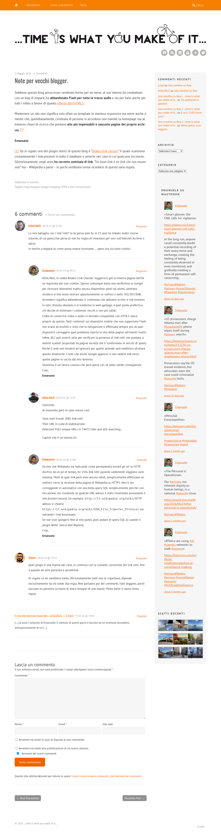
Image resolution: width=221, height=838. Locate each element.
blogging (55, 186)
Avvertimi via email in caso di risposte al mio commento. (52, 739)
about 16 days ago (174, 298)
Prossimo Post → (135, 798)
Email (63, 724)
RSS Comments (164, 53)
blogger (45, 186)
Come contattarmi (61, 5)
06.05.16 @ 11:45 (66, 397)
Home (18, 5)
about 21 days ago (174, 395)
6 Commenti (40, 73)
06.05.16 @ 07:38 (52, 225)
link (72, 186)
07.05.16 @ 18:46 (84, 615)
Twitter (203, 53)
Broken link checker (105, 151)
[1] (16, 151)
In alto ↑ (201, 826)
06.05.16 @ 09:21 (66, 270)
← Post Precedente (28, 798)
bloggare (35, 186)
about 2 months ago (175, 520)
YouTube (187, 53)
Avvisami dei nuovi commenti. (39, 753)
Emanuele (48, 271)
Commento (22, 675)
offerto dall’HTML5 (70, 103)
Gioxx (32, 558)
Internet (34, 182)
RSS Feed (172, 53)
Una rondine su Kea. (179, 85)
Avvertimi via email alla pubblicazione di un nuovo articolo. (54, 748)
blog (26, 186)
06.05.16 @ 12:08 (66, 459)
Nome (19, 724)
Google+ (195, 53)
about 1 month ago (174, 451)
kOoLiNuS (34, 226)
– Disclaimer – (33, 5)
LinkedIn (180, 53)
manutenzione (83, 186)
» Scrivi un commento (60, 215)
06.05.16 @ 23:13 (47, 557)
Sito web (108, 724)
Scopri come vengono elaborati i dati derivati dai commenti (106, 776)
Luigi (161, 85)
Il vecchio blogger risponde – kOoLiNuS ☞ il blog (44, 615)
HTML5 (65, 186)
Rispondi (141, 226)
